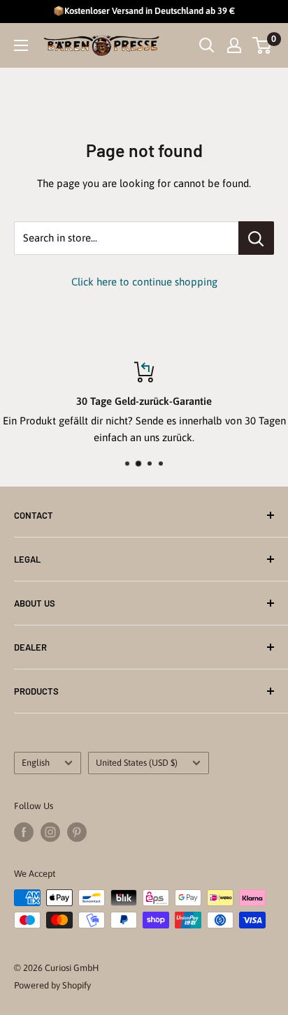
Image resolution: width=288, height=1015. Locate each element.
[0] (262, 45)
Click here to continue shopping (144, 282)
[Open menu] (21, 45)
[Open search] (207, 45)
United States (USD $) (137, 762)
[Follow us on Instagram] (50, 832)
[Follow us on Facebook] (24, 832)
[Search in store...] (256, 238)
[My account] (234, 45)
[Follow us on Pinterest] (77, 832)
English (36, 762)
